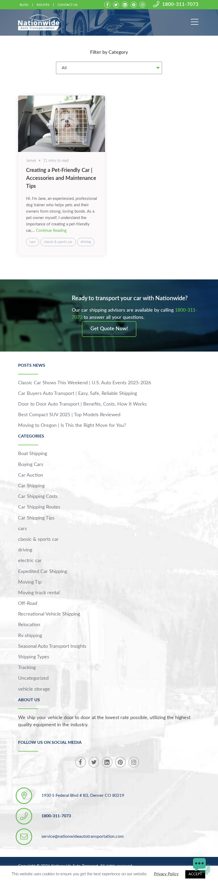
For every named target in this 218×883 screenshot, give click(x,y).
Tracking (27, 667)
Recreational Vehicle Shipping (49, 614)
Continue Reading (51, 231)
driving (86, 242)
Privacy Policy (166, 874)
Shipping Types (33, 657)
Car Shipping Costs (38, 496)
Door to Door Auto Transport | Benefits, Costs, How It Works (82, 404)
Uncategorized (33, 678)
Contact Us (68, 4)
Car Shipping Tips (36, 518)
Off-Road (27, 603)
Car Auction (30, 475)
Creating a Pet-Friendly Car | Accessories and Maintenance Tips (61, 178)
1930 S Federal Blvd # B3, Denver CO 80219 (82, 795)
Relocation (29, 624)
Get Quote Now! (109, 328)
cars (33, 242)
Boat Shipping (32, 453)
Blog (24, 4)
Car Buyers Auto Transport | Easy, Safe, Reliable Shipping (77, 393)
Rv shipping (30, 635)
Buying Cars (30, 464)
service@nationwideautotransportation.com (82, 836)
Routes (43, 4)
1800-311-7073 (180, 4)
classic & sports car (58, 242)
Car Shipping (31, 486)
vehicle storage (34, 689)
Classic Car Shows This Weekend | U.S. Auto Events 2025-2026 (84, 383)
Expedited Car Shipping (42, 571)
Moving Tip (29, 582)
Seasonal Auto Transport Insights (52, 646)
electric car (30, 560)
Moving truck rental (39, 593)
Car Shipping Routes (39, 507)
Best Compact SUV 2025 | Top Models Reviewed (69, 414)
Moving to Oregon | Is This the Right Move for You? (72, 425)
